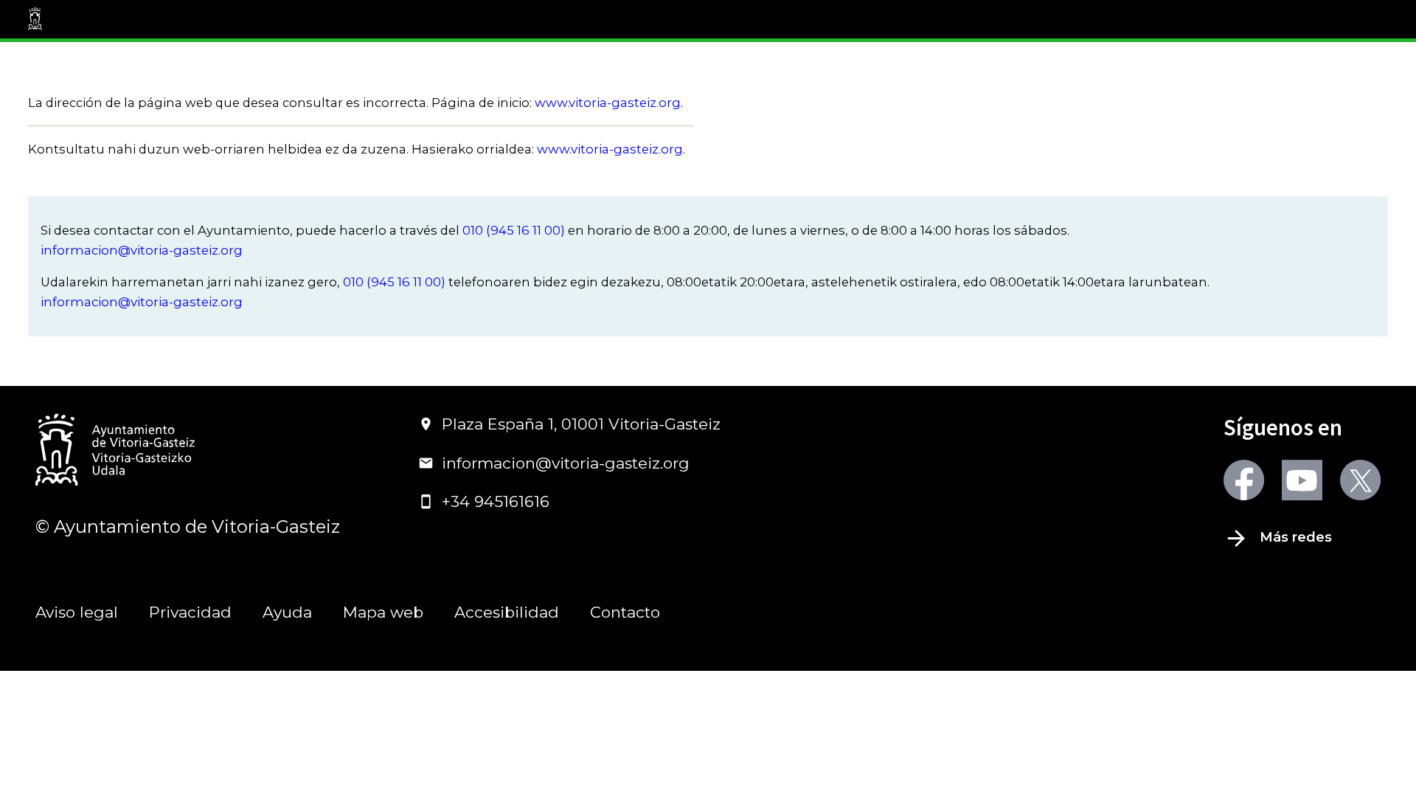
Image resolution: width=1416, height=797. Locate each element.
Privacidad (190, 612)
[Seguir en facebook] (1244, 480)
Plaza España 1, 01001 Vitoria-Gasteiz (581, 424)
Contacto (625, 612)
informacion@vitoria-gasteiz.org (142, 250)
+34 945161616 (495, 501)
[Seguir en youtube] (1302, 480)
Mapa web (383, 612)
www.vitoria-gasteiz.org (608, 102)
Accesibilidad (506, 612)
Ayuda (287, 612)
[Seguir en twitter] (1360, 480)
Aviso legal (76, 612)
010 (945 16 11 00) (513, 230)
